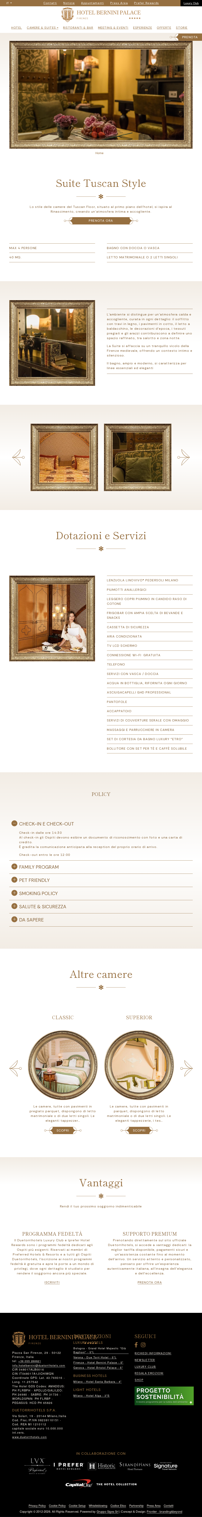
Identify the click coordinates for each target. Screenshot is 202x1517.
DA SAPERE (31, 920)
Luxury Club (191, 3)
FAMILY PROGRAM (39, 867)
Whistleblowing (98, 1506)
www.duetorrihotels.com (29, 1437)
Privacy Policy (37, 1506)
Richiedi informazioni (153, 1353)
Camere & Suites (41, 28)
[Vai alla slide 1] (94, 145)
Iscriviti (52, 1282)
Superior (63, 1017)
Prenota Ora (150, 1282)
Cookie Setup (77, 1506)
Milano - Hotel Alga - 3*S (91, 1395)
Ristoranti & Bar (78, 28)
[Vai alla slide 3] (103, 145)
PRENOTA (190, 37)
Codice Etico (118, 1506)
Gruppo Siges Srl (108, 1511)
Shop (139, 1380)
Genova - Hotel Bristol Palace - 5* (98, 1367)
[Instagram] (144, 1346)
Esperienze (142, 28)
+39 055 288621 (29, 1361)
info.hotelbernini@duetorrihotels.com (38, 1365)
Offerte (164, 28)
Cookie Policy (57, 1506)
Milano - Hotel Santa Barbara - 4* (97, 1381)
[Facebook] (137, 1346)
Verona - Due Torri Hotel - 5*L (95, 1357)
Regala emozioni (149, 1373)
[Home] (101, 16)
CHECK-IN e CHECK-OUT (46, 824)
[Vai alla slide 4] (108, 145)
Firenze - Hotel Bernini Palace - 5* (98, 1362)
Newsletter (145, 1360)
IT (8, 3)
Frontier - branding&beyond (164, 1511)
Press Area (154, 1506)
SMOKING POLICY (38, 893)
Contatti (168, 1506)
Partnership (136, 1506)
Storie (182, 28)
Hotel (16, 28)
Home (99, 153)
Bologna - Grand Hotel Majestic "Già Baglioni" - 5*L (99, 1350)
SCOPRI (63, 1130)
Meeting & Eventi (113, 28)
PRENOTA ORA (101, 221)
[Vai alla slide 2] (98, 145)
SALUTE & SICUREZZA (42, 907)
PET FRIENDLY (34, 880)
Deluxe (139, 1017)
